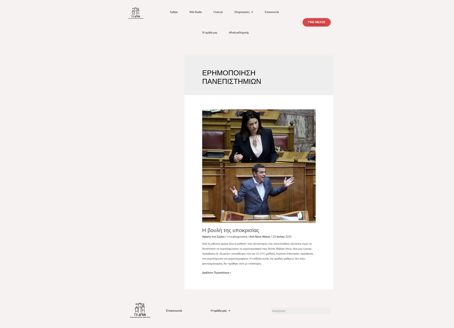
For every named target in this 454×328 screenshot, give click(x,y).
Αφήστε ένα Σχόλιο (213, 236)
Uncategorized (237, 236)
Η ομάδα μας (209, 32)
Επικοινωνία (272, 11)
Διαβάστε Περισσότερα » (216, 272)
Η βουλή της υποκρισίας (230, 230)
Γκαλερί (218, 11)
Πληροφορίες (242, 11)
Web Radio (195, 11)
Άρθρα (174, 11)
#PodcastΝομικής (239, 32)
